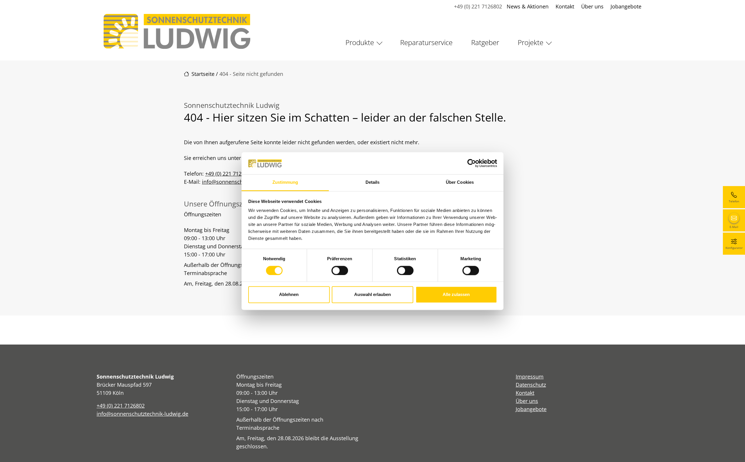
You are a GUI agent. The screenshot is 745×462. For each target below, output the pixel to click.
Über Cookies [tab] (460, 182)
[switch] (339, 270)
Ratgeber (485, 42)
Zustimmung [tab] (285, 182)
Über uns (592, 6)
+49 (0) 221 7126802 (478, 6)
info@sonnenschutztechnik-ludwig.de (142, 413)
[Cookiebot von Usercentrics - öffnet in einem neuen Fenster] (471, 163)
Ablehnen (289, 294)
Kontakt (565, 6)
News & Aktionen (528, 6)
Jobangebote (626, 6)
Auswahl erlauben (372, 294)
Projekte (530, 42)
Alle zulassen (456, 294)
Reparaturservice (426, 42)
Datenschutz (531, 384)
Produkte (359, 42)
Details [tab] (373, 182)
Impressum (530, 376)
